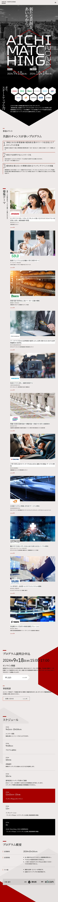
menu (55, 2)
